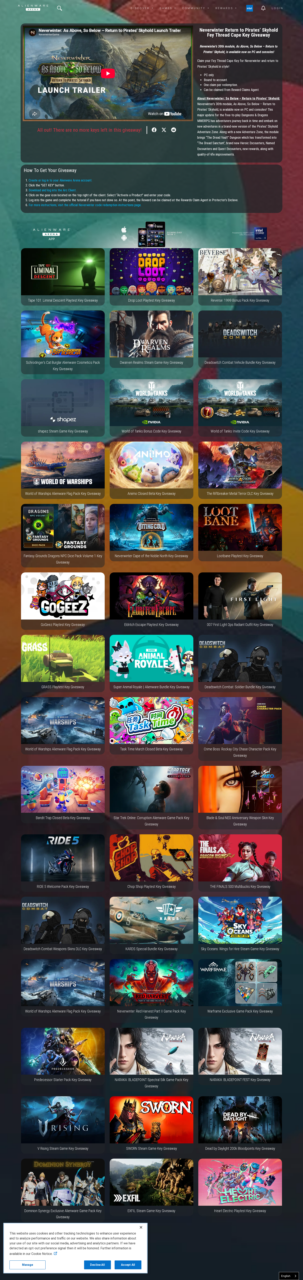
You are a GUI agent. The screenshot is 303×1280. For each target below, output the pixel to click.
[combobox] (289, 1276)
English (285, 1276)
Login (277, 8)
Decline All (97, 1264)
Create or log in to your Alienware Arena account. (60, 180)
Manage (27, 1264)
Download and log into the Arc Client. (52, 190)
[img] (59, 8)
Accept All (128, 1264)
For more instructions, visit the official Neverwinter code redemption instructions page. (85, 205)
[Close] (141, 1227)
